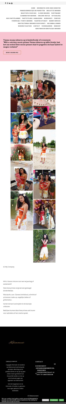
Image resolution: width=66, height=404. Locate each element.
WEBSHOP (57, 26)
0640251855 (41, 370)
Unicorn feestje (44, 16)
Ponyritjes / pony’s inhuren (22, 21)
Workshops (48, 18)
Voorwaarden (47, 26)
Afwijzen (45, 400)
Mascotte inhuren (53, 10)
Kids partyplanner (13, 18)
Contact (36, 26)
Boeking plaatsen (25, 26)
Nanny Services (54, 21)
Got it (61, 400)
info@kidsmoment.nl (45, 368)
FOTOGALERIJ (56, 16)
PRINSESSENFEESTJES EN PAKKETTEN (32, 10)
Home (33, 8)
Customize (54, 400)
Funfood (57, 18)
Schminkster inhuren (28, 16)
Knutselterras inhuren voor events (31, 23)
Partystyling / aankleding (32, 18)
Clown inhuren (44, 13)
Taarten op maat (40, 21)
